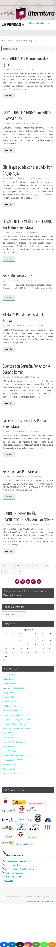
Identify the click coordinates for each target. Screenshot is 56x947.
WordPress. (49, 902)
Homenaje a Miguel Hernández (16, 728)
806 (6, 571)
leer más (8, 96)
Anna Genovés (9, 683)
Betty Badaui (9, 692)
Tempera (39, 902)
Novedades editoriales (41, 525)
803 (28, 565)
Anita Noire (8, 679)
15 (43, 644)
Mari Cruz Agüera (10, 751)
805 (46, 565)
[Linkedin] (39, 581)
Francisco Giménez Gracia (14, 724)
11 (13, 644)
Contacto (9, 881)
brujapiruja (10, 178)
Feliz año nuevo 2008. (18, 276)
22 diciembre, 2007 (21, 431)
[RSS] (28, 581)
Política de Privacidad (14, 873)
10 (6, 644)
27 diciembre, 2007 (21, 326)
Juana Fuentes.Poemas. (13, 742)
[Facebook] (17, 581)
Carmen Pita (8, 697)
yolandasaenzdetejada (13, 774)
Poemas (40, 326)
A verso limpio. (9, 674)
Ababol (46, 23)
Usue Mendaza (9, 764)
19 (21, 648)
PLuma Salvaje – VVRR (12, 760)
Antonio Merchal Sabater (14, 688)
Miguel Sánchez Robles (13, 755)
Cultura (39, 23)
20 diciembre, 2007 (21, 525)
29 (43, 652)
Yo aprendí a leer (10, 769)
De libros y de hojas (11, 706)
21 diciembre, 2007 (21, 477)
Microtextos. (37, 178)
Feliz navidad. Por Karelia (20, 471)
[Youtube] (33, 581)
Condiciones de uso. (14, 865)
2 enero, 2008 (19, 232)
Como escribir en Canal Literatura (19, 869)
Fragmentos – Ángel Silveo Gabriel (18, 719)
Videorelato (33, 123)
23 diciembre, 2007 (21, 377)
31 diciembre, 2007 (21, 281)
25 (13, 652)
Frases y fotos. (38, 281)
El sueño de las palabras (13, 715)
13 (28, 644)
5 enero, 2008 (19, 123)
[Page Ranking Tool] (25, 844)
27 (28, 652)
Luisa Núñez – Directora (16, 861)
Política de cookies (13, 877)
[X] (22, 581)
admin (8, 69)
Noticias (31, 23)
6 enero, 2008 (19, 69)
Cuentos (32, 69)
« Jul (4, 660)
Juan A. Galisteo (10, 733)
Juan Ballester (9, 738)
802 (19, 565)
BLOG (35, 326)
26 (21, 652)
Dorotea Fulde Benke (12, 710)
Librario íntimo (9, 747)
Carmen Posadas (10, 701)
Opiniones (36, 377)
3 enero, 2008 (23, 178)
